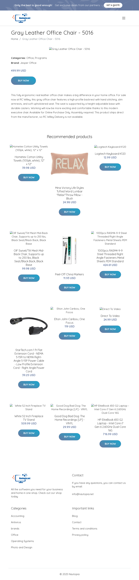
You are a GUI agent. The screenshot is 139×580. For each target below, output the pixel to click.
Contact (76, 522)
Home (14, 39)
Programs (41, 58)
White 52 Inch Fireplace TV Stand (28, 417)
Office (30, 58)
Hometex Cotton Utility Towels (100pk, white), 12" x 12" (28, 160)
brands (15, 528)
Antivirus (16, 522)
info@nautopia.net (83, 494)
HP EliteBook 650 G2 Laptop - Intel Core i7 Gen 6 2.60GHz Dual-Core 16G (110, 425)
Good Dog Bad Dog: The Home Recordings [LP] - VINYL (69, 419)
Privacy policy (80, 534)
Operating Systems (22, 541)
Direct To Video (110, 316)
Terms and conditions (84, 528)
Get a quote (113, 5)
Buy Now (23, 80)
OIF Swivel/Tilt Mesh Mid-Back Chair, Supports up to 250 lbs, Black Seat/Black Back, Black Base (29, 258)
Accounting (17, 516)
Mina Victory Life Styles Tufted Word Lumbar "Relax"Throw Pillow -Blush (69, 193)
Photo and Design (21, 547)
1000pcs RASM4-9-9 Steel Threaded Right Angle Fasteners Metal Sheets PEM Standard (110, 256)
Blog (75, 516)
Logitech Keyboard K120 (110, 153)
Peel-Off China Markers (69, 274)
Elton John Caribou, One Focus (69, 320)
